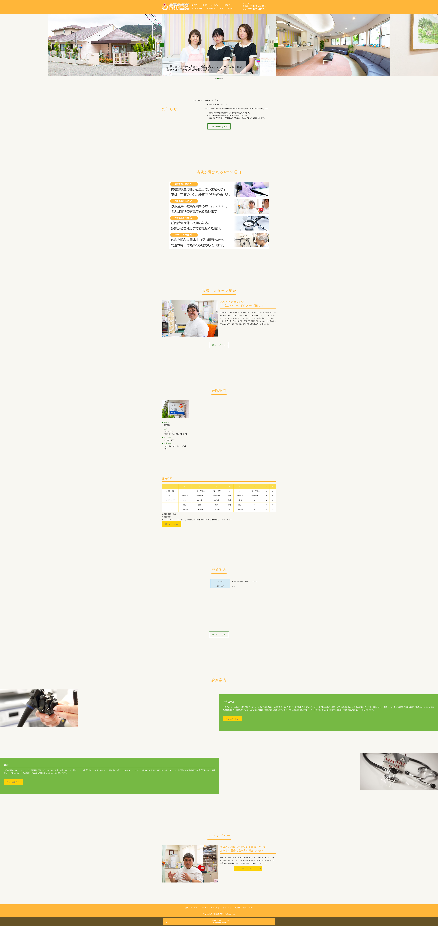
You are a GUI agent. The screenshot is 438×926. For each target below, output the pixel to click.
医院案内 (227, 5)
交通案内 (195, 5)
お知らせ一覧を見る (219, 126)
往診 (222, 8)
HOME (230, 8)
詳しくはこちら (218, 345)
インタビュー (197, 8)
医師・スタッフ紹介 (211, 5)
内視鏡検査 (211, 8)
